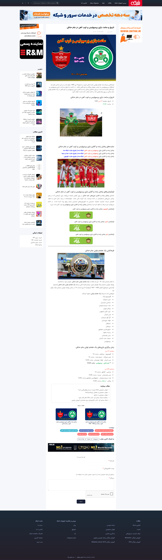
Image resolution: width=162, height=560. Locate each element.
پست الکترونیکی (108, 468)
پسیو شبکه (38, 245)
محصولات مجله (94, 3)
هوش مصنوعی (110, 529)
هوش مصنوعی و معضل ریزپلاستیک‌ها (96, 392)
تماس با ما (84, 3)
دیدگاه (111, 478)
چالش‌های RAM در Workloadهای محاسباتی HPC (28, 167)
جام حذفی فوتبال (82, 434)
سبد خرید (40, 542)
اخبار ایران (109, 32)
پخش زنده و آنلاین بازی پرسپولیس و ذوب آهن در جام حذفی (66, 423)
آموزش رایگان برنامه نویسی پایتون (104, 538)
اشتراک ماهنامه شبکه (36, 533)
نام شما (111, 461)
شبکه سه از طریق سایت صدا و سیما (73, 153)
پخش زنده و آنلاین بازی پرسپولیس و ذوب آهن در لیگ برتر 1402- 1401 (95, 423)
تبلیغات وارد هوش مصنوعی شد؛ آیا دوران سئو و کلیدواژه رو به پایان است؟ (28, 139)
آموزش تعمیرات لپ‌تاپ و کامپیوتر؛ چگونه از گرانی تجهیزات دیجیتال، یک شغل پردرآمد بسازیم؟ (29, 177)
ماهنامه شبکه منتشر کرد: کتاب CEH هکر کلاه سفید (93, 398)
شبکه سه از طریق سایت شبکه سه (73, 150)
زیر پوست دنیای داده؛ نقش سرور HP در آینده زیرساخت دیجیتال (29, 205)
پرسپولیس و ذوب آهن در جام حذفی (104, 430)
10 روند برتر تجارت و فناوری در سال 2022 (30, 85)
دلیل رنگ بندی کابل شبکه (28, 187)
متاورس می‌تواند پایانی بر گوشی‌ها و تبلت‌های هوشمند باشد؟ (28, 75)
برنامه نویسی (111, 525)
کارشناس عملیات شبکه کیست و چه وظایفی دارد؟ (28, 223)
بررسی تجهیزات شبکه (120, 3)
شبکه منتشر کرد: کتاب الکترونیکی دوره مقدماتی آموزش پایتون (90, 400)
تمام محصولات (71, 538)
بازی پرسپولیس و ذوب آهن (86, 430)
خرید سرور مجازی (36, 242)
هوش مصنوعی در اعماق (101, 395)
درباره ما (40, 525)
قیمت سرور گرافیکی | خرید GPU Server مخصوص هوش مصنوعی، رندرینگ (28, 148)
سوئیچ (74, 529)
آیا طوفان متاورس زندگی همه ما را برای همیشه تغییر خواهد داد (29, 94)
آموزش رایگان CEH (134, 542)
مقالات (109, 3)
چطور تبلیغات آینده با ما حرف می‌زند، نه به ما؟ (29, 196)
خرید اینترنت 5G (37, 240)
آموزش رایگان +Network (132, 538)
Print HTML (81, 439)
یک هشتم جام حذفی (94, 434)
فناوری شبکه (136, 525)
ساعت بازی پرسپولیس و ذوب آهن (69, 430)
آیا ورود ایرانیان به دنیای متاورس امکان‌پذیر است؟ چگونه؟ (29, 103)
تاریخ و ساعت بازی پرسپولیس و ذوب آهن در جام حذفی (90, 27)
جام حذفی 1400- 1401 (107, 434)
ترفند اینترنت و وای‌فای (133, 533)
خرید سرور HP (37, 238)
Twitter (88, 439)
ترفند (103, 3)
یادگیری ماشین (110, 533)
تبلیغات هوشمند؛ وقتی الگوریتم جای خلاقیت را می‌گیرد (29, 214)
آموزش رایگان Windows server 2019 (103, 542)
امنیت (138, 529)
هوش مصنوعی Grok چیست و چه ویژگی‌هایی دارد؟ (93, 390)
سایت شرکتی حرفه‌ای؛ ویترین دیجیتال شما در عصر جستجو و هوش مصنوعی (29, 158)
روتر (75, 525)
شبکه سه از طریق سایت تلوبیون (73, 156)
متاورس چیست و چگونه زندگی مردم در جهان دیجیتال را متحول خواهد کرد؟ (29, 121)
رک (75, 533)
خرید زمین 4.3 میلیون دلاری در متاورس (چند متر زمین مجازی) (28, 112)
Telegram (95, 439)
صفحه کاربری (38, 538)
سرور (71, 557)
